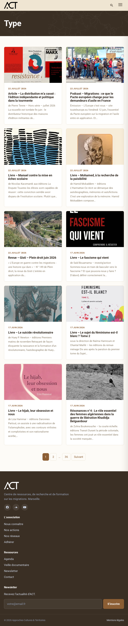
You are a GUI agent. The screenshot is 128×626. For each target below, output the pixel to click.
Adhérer (9, 542)
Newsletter (11, 571)
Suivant (78, 456)
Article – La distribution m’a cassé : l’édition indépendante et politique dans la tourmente (31, 97)
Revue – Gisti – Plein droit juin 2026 (32, 257)
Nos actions (11, 530)
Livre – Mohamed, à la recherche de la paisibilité (94, 177)
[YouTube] (24, 507)
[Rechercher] (111, 5)
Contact (9, 577)
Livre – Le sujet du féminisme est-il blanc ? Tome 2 (94, 334)
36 (66, 456)
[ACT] (11, 5)
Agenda (9, 559)
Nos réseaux (12, 536)
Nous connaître (13, 524)
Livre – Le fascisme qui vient (89, 257)
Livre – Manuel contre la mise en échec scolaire (30, 177)
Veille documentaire (16, 565)
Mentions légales (115, 620)
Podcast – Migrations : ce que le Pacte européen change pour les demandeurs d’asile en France (92, 97)
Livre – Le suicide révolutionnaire (30, 332)
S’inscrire (114, 604)
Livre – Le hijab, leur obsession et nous (30, 412)
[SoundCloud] (16, 507)
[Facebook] (7, 507)
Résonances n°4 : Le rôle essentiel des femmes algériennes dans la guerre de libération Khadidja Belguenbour (93, 416)
